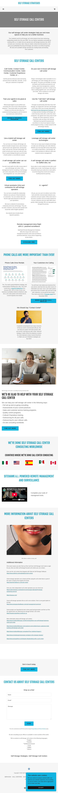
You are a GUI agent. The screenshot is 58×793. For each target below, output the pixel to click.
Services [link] (8, 776)
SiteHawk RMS (29, 242)
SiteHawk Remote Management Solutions (42, 110)
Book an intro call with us (43, 301)
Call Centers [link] (17, 776)
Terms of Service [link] (42, 728)
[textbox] (29, 695)
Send (29, 723)
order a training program (14, 118)
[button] (3, 9)
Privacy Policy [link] (34, 728)
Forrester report (49, 294)
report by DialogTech (17, 288)
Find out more (43, 131)
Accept (41, 787)
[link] (29, 3)
